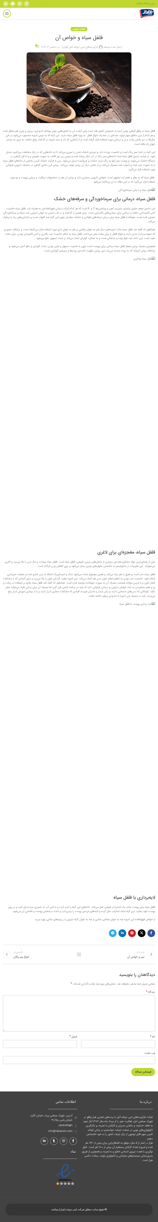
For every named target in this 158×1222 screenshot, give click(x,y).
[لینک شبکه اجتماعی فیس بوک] (26, 4)
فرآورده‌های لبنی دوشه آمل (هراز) (80, 47)
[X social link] (141, 933)
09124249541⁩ (65, 1125)
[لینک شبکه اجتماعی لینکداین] (6, 4)
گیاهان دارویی (79, 29)
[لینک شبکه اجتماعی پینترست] (132, 933)
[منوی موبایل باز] (7, 13)
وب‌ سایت (150, 1053)
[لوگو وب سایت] (146, 13)
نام (152, 1036)
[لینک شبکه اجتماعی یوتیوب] (13, 4)
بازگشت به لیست (79, 954)
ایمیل (73, 1036)
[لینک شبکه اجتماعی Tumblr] (54, 1141)
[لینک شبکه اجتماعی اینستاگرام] (20, 4)
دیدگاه (150, 992)
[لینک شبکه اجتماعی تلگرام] (113, 933)
